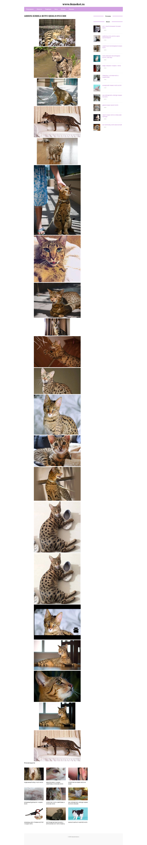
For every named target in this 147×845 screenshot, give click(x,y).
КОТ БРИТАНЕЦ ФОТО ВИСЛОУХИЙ (112, 125)
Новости (39, 9)
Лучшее (63, 9)
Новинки (71, 9)
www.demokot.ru (74, 4)
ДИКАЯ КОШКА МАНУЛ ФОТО (110, 105)
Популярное (30, 9)
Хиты (56, 9)
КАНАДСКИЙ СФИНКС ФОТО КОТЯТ (112, 85)
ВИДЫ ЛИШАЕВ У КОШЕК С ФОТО (111, 66)
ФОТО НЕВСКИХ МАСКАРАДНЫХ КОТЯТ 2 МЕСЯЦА (111, 56)
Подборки (48, 9)
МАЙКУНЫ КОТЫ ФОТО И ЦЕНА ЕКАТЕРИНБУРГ (111, 37)
